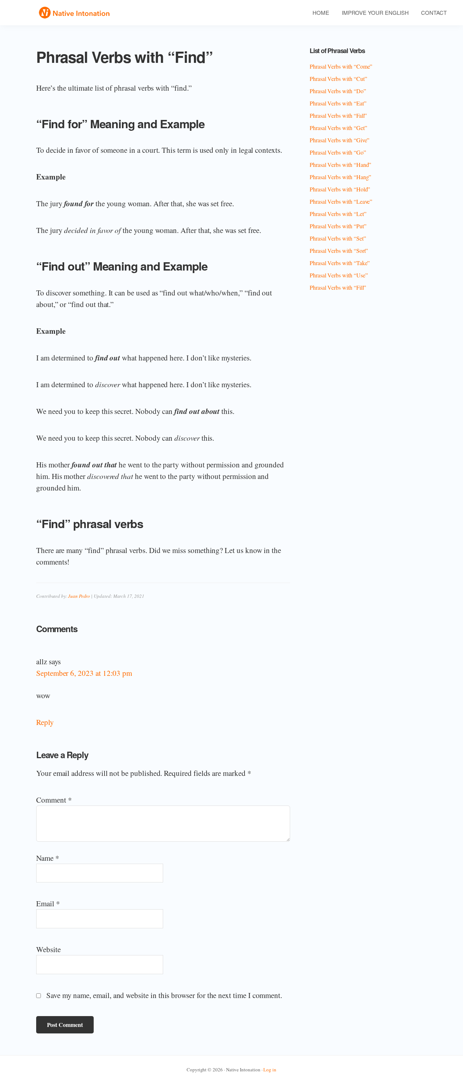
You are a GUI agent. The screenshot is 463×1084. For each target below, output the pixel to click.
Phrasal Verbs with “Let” (338, 213)
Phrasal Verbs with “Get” (338, 127)
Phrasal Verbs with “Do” (338, 91)
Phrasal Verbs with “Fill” (338, 287)
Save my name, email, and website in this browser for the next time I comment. (164, 995)
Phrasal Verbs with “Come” (341, 66)
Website (48, 949)
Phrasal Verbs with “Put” (338, 226)
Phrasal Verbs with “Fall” (338, 115)
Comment (54, 800)
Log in (269, 1069)
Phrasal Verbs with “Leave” (341, 201)
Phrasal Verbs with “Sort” (339, 250)
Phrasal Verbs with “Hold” (340, 189)
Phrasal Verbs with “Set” (338, 238)
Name (47, 858)
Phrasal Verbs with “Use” (339, 275)
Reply (45, 722)
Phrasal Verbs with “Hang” (340, 177)
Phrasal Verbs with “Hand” (340, 164)
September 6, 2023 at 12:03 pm (84, 673)
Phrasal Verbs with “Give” (339, 140)
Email (48, 903)
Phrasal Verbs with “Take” (340, 263)
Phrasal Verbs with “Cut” (338, 78)
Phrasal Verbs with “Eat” (338, 103)
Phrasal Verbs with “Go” (338, 152)
